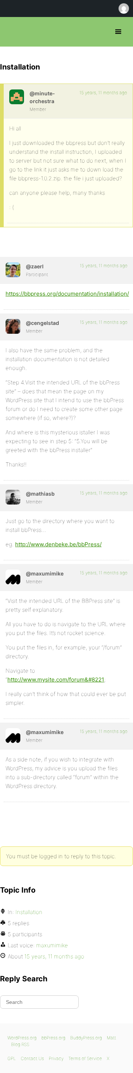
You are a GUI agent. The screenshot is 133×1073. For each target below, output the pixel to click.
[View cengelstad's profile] (13, 326)
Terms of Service (85, 1058)
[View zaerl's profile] (13, 269)
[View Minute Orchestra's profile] (16, 96)
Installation (29, 912)
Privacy (56, 1058)
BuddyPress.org (86, 1037)
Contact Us (32, 1058)
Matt (111, 1037)
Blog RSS (20, 1044)
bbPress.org (12, 32)
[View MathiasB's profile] (13, 497)
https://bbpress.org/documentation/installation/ (67, 293)
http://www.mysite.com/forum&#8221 (55, 679)
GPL (11, 1058)
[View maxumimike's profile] (13, 577)
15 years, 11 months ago (103, 92)
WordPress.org (22, 1037)
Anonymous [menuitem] (123, 8)
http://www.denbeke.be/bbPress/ (58, 544)
